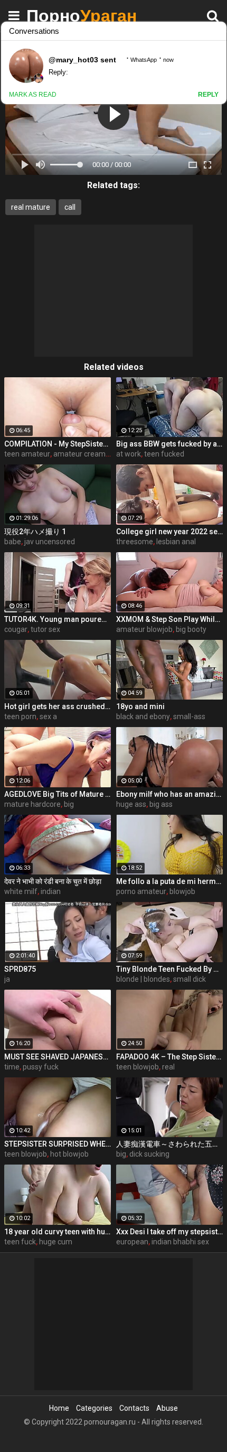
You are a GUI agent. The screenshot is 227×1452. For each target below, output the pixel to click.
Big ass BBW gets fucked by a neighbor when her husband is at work (169, 444)
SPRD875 (20, 969)
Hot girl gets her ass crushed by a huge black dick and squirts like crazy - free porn (57, 706)
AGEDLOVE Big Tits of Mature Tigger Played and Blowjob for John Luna (57, 794)
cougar (15, 629)
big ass (161, 804)
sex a (48, 716)
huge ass (131, 804)
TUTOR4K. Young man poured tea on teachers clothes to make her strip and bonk (57, 619)
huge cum (55, 1241)
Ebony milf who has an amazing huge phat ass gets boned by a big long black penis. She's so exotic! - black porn (169, 794)
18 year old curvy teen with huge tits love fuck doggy (57, 1231)
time (12, 1067)
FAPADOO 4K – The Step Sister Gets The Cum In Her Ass (169, 1057)
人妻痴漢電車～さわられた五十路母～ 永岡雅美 (169, 1144)
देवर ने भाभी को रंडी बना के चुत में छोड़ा (52, 881)
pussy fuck (41, 1067)
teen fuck (20, 1241)
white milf (20, 891)
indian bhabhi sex (180, 1241)
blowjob (182, 891)
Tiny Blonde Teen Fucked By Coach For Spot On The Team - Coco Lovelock (169, 969)
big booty (191, 629)
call (69, 207)
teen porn (20, 716)
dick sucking (149, 1154)
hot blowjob (69, 1154)
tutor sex (45, 629)
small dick (189, 979)
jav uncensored (49, 541)
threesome (134, 541)
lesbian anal (176, 541)
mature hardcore (32, 804)
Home (59, 1408)
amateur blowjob (144, 629)
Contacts (134, 1408)
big (69, 804)
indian (51, 891)
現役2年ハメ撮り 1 (35, 531)
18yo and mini (140, 706)
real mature (30, 207)
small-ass (189, 716)
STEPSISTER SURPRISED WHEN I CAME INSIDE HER (57, 1144)
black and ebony (143, 716)
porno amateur (141, 891)
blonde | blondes (143, 979)
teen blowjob (137, 1067)
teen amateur (27, 454)
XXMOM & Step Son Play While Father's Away (169, 619)
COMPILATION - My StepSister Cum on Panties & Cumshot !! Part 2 (57, 444)
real (168, 1067)
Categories (94, 1408)
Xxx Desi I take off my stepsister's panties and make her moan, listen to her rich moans (169, 1231)
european (132, 1241)
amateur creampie (84, 454)
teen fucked (164, 454)
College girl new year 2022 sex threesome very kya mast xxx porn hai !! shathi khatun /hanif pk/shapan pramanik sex (169, 531)
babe (12, 541)
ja (7, 979)
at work (128, 454)
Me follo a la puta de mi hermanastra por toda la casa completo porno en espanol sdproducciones (169, 881)
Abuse (167, 1408)
